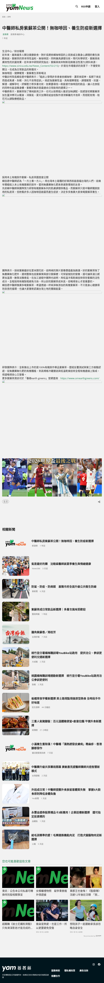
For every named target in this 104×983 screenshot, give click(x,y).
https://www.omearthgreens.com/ (79, 378)
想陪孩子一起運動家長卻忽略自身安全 (85, 926)
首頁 (3, 17)
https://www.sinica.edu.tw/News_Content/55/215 (30, 65)
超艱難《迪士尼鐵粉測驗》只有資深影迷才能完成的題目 (17, 926)
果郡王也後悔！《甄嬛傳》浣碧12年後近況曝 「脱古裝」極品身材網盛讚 (85, 893)
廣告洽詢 (83, 970)
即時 (9, 17)
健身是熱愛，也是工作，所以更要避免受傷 (51, 926)
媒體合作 (55, 975)
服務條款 (55, 970)
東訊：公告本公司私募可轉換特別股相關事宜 (17, 893)
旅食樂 (5, 34)
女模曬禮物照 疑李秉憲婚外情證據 (51, 893)
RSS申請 (85, 6)
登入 (97, 6)
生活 (5, 501)
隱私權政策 (69, 970)
